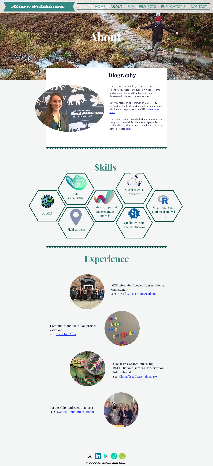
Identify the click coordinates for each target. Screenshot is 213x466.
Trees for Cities (66, 334)
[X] (90, 456)
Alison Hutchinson (37, 6)
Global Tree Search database (138, 376)
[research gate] (114, 456)
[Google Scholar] (106, 456)
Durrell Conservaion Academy (136, 294)
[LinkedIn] (98, 456)
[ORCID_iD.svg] (122, 456)
